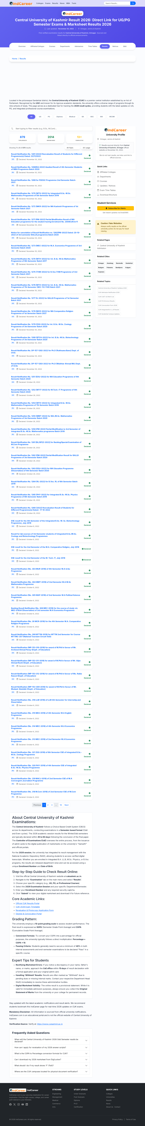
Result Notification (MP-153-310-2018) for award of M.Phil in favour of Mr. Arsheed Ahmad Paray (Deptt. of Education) (43, 648)
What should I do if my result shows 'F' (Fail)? (34, 1065)
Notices (115, 46)
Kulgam (127, 267)
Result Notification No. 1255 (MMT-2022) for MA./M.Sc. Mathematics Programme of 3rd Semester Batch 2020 (41, 417)
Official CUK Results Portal (27, 903)
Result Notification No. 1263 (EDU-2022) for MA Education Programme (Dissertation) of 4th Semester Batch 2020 (42, 469)
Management (57, 1097)
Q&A (125, 46)
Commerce (56, 1104)
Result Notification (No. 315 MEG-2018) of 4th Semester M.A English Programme (41, 714)
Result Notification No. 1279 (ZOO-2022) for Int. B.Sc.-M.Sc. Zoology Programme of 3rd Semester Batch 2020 (41, 325)
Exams (47, 3)
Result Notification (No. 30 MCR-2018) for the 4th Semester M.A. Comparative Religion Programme (46, 622)
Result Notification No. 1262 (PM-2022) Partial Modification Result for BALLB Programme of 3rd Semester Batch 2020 (45, 456)
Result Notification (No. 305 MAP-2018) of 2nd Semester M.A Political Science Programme (45, 596)
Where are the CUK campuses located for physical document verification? (46, 1071)
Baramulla (119, 263)
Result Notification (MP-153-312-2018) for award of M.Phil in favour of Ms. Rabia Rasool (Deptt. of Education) (46, 675)
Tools (74, 3)
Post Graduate (79, 1097)
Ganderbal (129, 263)
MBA (68, 3)
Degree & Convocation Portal (29, 914)
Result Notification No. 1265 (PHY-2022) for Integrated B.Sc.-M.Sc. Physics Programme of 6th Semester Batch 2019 (44, 495)
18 (61, 805)
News (62, 3)
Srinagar (101, 263)
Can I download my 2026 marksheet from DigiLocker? (37, 1059)
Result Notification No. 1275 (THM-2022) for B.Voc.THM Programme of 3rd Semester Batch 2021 (44, 273)
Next (67, 805)
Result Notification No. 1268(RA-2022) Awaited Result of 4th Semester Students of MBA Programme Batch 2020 (46, 168)
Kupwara (101, 272)
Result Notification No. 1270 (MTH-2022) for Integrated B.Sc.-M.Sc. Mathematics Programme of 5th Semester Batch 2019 (41, 194)
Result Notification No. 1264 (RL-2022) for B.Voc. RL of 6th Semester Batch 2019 (44, 482)
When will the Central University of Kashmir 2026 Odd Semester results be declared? (46, 1040)
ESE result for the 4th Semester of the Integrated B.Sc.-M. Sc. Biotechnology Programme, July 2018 (45, 522)
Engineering (56, 1094)
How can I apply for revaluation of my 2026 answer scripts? (40, 1047)
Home (14, 58)
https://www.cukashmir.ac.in (50, 1024)
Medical (55, 1100)
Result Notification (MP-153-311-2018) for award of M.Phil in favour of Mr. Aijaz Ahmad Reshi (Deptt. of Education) (46, 661)
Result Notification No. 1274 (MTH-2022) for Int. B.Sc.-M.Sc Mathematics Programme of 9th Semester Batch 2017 (43, 260)
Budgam (101, 267)
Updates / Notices (107, 186)
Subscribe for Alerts (117, 208)
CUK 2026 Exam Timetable (28, 907)
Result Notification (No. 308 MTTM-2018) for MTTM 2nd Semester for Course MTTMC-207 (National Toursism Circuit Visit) (45, 635)
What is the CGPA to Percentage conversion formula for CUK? (41, 1053)
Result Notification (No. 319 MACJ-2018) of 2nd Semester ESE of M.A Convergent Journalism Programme (41, 779)
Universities (110, 1097)
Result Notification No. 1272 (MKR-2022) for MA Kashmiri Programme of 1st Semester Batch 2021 (44, 207)
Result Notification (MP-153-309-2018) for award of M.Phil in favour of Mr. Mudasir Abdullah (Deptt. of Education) (44, 688)
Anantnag (110, 263)
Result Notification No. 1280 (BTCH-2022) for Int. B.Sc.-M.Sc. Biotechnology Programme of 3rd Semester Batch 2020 (45, 338)
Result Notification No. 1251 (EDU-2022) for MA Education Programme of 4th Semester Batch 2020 (45, 378)
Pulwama (110, 267)
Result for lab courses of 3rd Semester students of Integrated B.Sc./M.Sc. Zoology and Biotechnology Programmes (44, 535)
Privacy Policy (117, 1119)
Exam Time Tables (108, 190)
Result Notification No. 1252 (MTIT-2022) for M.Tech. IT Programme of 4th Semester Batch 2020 (44, 391)
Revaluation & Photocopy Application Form (35, 910)
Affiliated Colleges (37, 46)
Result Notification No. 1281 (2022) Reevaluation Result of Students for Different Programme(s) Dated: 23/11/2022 (46, 155)
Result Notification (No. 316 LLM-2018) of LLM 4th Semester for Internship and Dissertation (46, 701)
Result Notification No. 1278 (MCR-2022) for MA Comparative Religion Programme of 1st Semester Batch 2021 (42, 312)
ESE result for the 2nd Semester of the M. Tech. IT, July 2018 (38, 558)
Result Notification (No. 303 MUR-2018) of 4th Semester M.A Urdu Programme (40, 570)
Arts (53, 1107)
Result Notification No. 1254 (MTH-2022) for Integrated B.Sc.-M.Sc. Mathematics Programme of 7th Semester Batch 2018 (41, 404)
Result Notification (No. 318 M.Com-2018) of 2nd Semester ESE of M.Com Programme (43, 793)
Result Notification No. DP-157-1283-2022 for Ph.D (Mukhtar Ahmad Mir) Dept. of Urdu (46, 365)
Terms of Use (131, 1119)
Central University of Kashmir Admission (111, 246)
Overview (21, 46)
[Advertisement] (72, 80)
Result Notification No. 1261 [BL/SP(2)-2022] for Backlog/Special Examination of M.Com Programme (46, 443)
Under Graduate (80, 1094)
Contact (117, 1107)
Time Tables (92, 46)
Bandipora (119, 267)
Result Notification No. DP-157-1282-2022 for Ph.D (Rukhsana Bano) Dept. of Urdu (45, 351)
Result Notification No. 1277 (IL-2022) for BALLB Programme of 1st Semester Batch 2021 (45, 299)
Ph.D (75, 1104)
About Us (109, 1107)
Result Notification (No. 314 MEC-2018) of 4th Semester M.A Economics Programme (43, 727)
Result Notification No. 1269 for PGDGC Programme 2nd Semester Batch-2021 (43, 181)
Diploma (77, 1100)
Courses (52, 46)
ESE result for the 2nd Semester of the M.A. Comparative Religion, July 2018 (45, 547)
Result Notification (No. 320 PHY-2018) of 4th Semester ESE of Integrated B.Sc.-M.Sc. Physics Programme (43, 766)
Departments (65, 46)
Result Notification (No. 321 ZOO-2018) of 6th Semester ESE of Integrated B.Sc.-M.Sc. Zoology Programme (46, 753)
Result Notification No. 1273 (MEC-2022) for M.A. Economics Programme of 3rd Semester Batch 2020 (46, 247)
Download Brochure (108, 195)
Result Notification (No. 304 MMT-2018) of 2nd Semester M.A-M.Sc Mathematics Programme (41, 583)
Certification (78, 1107)
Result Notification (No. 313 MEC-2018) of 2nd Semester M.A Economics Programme (43, 740)
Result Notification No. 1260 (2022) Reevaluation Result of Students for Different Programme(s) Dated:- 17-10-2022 (42, 509)
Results (55, 3)
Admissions (79, 46)
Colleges (39, 3)
